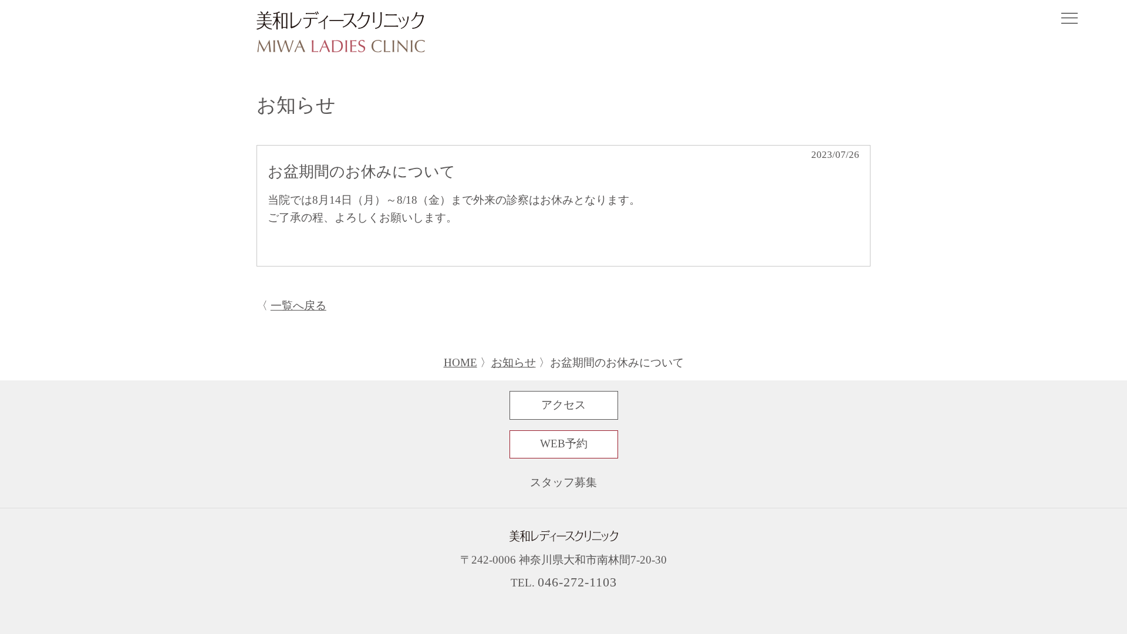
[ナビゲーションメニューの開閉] (1069, 20)
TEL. (564, 583)
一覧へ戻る (298, 306)
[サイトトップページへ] (341, 33)
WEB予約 (564, 444)
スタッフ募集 (563, 482)
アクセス (563, 405)
